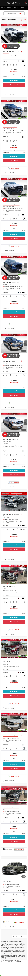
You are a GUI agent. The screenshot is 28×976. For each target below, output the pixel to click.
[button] (6, 8)
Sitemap (15, 958)
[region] (14, 77)
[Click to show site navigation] (25, 8)
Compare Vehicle (9, 95)
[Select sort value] (24, 19)
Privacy (18, 958)
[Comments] (24, 65)
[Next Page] (16, 936)
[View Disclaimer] (17, 65)
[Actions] (24, 52)
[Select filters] (21, 19)
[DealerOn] (5, 957)
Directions (16, 8)
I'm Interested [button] (14, 80)
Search (20, 13)
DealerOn (11, 958)
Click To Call (14, 85)
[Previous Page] (13, 936)
